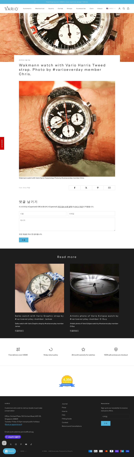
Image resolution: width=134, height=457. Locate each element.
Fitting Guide (67, 419)
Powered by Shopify (66, 451)
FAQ (63, 415)
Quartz (51, 8)
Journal (64, 404)
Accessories (81, 8)
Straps (69, 8)
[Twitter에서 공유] (86, 188)
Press (64, 407)
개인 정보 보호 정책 (65, 207)
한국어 (22, 451)
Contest (65, 422)
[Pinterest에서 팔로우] (21, 444)
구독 (106, 423)
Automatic (27, 8)
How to (64, 411)
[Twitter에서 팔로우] (11, 444)
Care (92, 8)
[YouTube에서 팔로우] (26, 444)
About (99, 8)
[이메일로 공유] (109, 188)
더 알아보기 (19, 331)
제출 (24, 240)
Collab (60, 8)
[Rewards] (9, 451)
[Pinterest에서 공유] (98, 188)
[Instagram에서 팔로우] (16, 444)
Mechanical (40, 8)
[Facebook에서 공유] (74, 188)
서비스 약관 (78, 207)
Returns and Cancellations (72, 426)
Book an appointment (13, 424)
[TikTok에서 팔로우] (31, 444)
